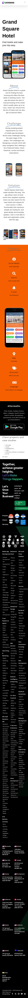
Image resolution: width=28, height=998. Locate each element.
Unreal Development (14, 788)
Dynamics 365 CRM (5, 730)
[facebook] (12, 994)
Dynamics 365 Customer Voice (5, 802)
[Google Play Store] (14, 423)
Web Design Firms (22, 734)
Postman (21, 704)
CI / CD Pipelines (21, 707)
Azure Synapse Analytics (21, 760)
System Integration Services (14, 751)
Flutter (4, 626)
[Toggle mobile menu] (25, 2)
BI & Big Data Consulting (13, 738)
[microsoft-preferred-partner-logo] (23, 520)
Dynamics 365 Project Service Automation (6, 794)
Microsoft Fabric (21, 755)
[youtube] (22, 994)
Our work (4, 456)
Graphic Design (21, 742)
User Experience (22, 738)
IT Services (13, 730)
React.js (13, 710)
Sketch (12, 705)
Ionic (4, 632)
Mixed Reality (4, 812)
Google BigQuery (21, 782)
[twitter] (15, 994)
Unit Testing (22, 711)
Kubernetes (22, 626)
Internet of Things (21, 724)
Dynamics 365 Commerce (5, 749)
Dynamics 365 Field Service (5, 781)
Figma (12, 700)
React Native (4, 629)
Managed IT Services (14, 733)
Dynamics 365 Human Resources (6, 735)
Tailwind (13, 722)
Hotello (7, 447)
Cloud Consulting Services (13, 757)
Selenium (21, 699)
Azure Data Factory (22, 765)
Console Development (14, 792)
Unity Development (14, 784)
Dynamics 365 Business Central (5, 774)
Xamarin (5, 635)
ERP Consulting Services (13, 769)
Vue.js (12, 713)
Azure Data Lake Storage (22, 770)
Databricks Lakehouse (22, 778)
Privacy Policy (6, 994)
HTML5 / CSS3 (13, 716)
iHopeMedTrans (9, 448)
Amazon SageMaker (5, 832)
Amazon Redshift (21, 786)
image (7, 450)
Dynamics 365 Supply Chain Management (6, 742)
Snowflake (21, 774)
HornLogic (8, 445)
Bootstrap (13, 719)
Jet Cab (7, 454)
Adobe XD (13, 703)
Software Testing (21, 730)
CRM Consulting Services (13, 763)
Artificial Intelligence (6, 808)
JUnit (20, 702)
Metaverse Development (14, 796)
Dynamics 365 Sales (5, 754)
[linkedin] (25, 994)
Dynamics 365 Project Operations (6, 787)
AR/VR (20, 727)
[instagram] (18, 994)
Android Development (6, 558)
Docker (21, 623)
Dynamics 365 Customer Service (5, 766)
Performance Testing (22, 714)
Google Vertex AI (5, 836)
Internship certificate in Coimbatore (14, 452)
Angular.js (13, 708)
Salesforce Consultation (14, 774)
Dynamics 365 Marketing (5, 759)
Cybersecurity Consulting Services (14, 744)
